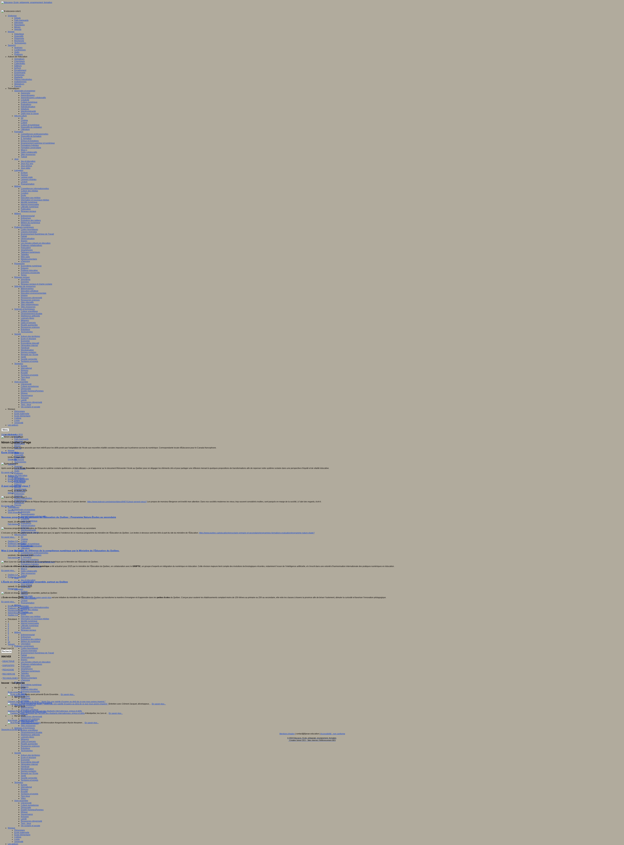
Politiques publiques (17, 543)
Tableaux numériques (30, 671)
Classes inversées (29, 650)
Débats (11, 493)
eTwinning (25, 680)
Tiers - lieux (26, 823)
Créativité (25, 519)
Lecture (24, 600)
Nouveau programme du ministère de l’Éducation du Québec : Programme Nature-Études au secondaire (58, 517)
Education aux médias (30, 616)
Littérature (25, 548)
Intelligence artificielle (30, 735)
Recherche (19, 459)
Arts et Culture (20, 535)
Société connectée (29, 778)
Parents (17, 505)
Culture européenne (30, 805)
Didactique (19, 453)
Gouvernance (27, 814)
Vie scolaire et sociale (30, 826)
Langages (18, 589)
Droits (23, 614)
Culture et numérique (30, 544)
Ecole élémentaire (22, 835)
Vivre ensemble (21, 801)
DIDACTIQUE (8, 661)
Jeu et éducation (28, 580)
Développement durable (31, 732)
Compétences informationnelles (35, 607)
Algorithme (25, 698)
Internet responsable (30, 623)
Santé (23, 776)
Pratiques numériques (24, 646)
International (26, 787)
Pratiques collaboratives (31, 664)
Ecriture (24, 591)
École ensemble (10, 452)
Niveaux (11, 828)
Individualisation (28, 525)
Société (17, 753)
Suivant (11, 644)
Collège (17, 837)
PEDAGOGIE (8, 670)
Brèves (17, 446)
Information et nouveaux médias (35, 619)
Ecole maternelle (21, 832)
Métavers (25, 739)
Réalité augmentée (29, 744)
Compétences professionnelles (34, 553)
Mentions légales (287, 734)
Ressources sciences (30, 719)
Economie (25, 760)
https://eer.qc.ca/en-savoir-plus (38, 597)
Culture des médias (29, 610)
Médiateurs (19, 503)
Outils (16, 471)
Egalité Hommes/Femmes (32, 810)
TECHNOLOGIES (10, 678)
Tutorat (24, 575)
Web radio (25, 675)
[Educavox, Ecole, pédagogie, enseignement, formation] (26, 2)
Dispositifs (18, 455)
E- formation (26, 557)
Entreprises (19, 494)
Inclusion (25, 816)
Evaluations (26, 523)
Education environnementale (20, 546)
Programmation (27, 603)
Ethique (24, 812)
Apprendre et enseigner (24, 509)
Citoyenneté (26, 803)
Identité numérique (29, 621)
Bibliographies (27, 707)
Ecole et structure (28, 757)
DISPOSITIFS (8, 665)
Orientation (26, 644)
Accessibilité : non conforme (332, 734)
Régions (24, 789)
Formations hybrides (30, 564)
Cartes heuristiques (29, 648)
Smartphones (27, 669)
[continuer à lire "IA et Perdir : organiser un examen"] (24, 723)
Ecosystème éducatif (30, 762)
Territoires (18, 782)
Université (18, 841)
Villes (23, 798)
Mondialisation (27, 769)
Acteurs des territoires (30, 755)
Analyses (18, 466)
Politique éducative (29, 689)
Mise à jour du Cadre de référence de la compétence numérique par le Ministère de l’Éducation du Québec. (60, 550)
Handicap (25, 766)
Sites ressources (28, 573)
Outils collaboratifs (29, 571)
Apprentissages (28, 514)
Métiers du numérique (30, 641)
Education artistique (29, 710)
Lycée (17, 839)
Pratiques (18, 473)
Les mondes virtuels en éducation (36, 662)
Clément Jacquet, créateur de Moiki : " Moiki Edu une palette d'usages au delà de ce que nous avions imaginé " (57, 701)
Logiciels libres (27, 737)
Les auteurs (13, 844)
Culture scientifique (29, 730)
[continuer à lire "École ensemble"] (16, 694)
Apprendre (25, 512)
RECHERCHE (8, 674)
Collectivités (19, 482)
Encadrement (20, 489)
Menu (5, 430)
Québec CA (13, 477)
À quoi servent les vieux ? (15, 486)
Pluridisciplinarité (15, 610)
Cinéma (24, 539)
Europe (24, 785)
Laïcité (24, 819)
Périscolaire (19, 830)
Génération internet (29, 764)
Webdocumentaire (29, 678)
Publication (26, 628)
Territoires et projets (29, 780)
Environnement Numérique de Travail (37, 653)
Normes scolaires (28, 771)
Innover (11, 450)
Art (22, 537)
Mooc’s (24, 569)
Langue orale (27, 596)
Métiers (17, 632)
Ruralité (24, 791)
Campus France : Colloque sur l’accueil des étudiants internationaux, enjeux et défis (45, 711)
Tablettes (25, 673)
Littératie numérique (30, 625)
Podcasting (26, 666)
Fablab (24, 655)
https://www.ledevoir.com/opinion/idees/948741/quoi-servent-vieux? (117, 502)
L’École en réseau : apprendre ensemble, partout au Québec (34, 581)
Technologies (20, 462)
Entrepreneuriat (28, 635)
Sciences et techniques (24, 728)
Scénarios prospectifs (30, 691)
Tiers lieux (25, 796)
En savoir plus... (8, 472)
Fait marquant (14, 524)
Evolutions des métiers (31, 639)
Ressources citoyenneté (31, 716)
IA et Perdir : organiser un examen (23, 720)
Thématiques (13, 507)
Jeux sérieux (26, 585)
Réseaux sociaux (28, 630)
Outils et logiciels (28, 741)
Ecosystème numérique (31, 685)
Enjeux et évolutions (30, 560)
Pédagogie (13, 589)
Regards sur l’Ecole (29, 773)
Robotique (25, 748)
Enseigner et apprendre (18, 479)
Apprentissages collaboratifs (20, 613)
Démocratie (26, 807)
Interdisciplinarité (28, 530)
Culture (24, 541)
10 (9, 642)
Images (24, 660)
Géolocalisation (28, 657)
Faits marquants (21, 439)
